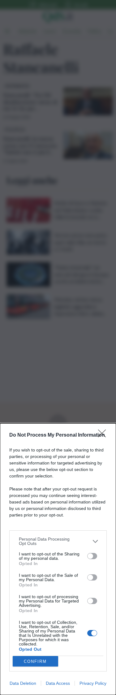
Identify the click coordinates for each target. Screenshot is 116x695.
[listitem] (58, 541)
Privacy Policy (92, 683)
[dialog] (58, 559)
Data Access (58, 683)
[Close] (104, 435)
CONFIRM (35, 661)
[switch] (92, 556)
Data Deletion (23, 683)
